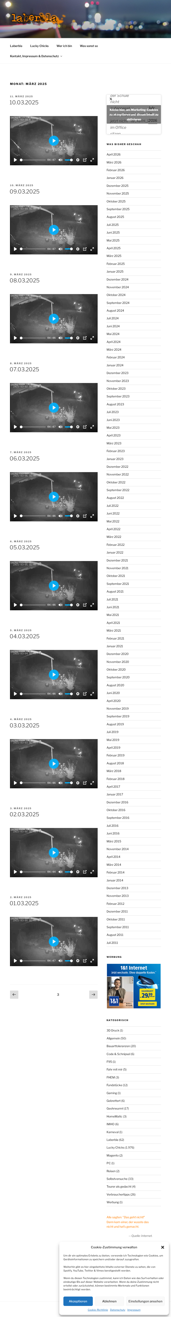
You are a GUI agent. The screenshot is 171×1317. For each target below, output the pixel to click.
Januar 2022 (115, 552)
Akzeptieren (78, 1301)
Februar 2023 (116, 451)
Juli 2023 (113, 412)
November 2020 (118, 662)
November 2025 (118, 193)
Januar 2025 (115, 271)
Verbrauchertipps (118, 1194)
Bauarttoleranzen (118, 1046)
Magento (113, 1155)
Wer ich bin (64, 46)
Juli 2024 (113, 318)
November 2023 (118, 381)
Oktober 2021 (116, 576)
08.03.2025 (25, 280)
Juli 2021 (112, 599)
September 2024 (118, 303)
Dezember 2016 (117, 802)
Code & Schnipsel (118, 1054)
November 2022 (118, 474)
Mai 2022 (113, 521)
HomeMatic (114, 1116)
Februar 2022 (115, 544)
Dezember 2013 (117, 888)
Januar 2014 (115, 880)
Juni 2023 (113, 420)
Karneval (113, 1132)
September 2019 (118, 716)
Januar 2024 (115, 365)
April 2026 (114, 154)
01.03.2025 (24, 903)
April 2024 (114, 342)
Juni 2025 (113, 232)
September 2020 (118, 677)
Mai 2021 (113, 615)
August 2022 (115, 497)
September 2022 (118, 490)
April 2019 (113, 747)
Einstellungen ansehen (145, 1301)
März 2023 (114, 443)
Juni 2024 (113, 326)
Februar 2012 (115, 903)
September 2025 (118, 209)
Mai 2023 (113, 427)
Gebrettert (114, 1100)
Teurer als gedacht (119, 1186)
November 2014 (118, 849)
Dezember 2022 (117, 466)
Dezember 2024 (117, 279)
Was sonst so (89, 46)
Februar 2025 (116, 263)
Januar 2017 (115, 794)
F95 (109, 1061)
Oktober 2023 (116, 388)
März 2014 (114, 864)
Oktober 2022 (116, 482)
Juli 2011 (112, 942)
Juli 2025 (113, 224)
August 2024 (115, 310)
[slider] (33, 160)
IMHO (110, 1124)
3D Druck (113, 1030)
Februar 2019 (115, 755)
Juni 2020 (113, 693)
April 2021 (113, 622)
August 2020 (115, 685)
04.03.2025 (25, 636)
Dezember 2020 (118, 654)
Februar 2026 (116, 170)
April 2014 (113, 856)
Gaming (112, 1093)
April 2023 (114, 435)
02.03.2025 (24, 814)
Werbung (113, 1202)
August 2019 (115, 724)
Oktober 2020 (116, 669)
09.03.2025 (25, 191)
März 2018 (114, 771)
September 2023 (118, 396)
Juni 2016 (113, 833)
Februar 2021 (115, 638)
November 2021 (117, 568)
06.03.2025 (25, 458)
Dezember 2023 (117, 373)
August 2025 (115, 217)
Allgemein (113, 1038)
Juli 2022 (112, 505)
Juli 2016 (112, 825)
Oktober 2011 (116, 919)
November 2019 (118, 708)
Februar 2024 (116, 357)
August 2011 (115, 935)
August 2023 (115, 404)
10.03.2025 (24, 102)
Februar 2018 (115, 779)
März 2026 (114, 162)
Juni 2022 (113, 513)
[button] (163, 1247)
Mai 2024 (113, 334)
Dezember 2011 (117, 911)
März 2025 (114, 256)
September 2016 (118, 817)
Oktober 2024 (116, 295)
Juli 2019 (112, 732)
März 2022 (114, 536)
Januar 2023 (115, 459)
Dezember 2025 (117, 185)
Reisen (111, 1171)
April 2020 (114, 701)
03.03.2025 (24, 725)
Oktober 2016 (116, 810)
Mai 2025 (113, 240)
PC (109, 1163)
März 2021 (114, 630)
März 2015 (114, 841)
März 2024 (114, 349)
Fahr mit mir (114, 1069)
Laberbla (16, 46)
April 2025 (114, 248)
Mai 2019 (113, 740)
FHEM (111, 1077)
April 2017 (113, 786)
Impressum (134, 1309)
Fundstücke (114, 1085)
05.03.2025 (25, 547)
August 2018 (115, 763)
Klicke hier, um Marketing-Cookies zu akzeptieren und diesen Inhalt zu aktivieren (133, 114)
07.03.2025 (24, 369)
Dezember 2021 (117, 560)
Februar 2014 (115, 872)
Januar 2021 (115, 646)
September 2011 (118, 927)
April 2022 (113, 529)
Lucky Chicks (39, 46)
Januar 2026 (115, 177)
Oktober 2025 (116, 201)
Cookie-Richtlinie (98, 1309)
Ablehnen (109, 1301)
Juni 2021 (113, 607)
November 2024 (118, 287)
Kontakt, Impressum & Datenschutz (34, 56)
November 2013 (118, 895)
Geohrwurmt (115, 1108)
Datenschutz (117, 1309)
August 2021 (115, 591)
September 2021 (118, 583)
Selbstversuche (117, 1178)
